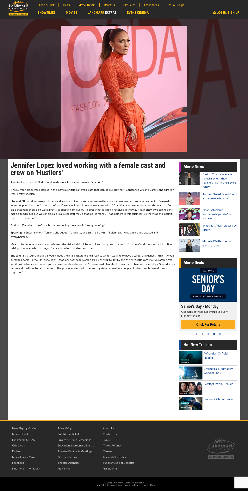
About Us (109, 428)
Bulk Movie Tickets (69, 434)
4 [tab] (214, 334)
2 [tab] (202, 334)
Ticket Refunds (112, 445)
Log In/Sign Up (227, 12)
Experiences (151, 5)
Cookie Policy (115, 484)
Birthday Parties (67, 457)
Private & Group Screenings (74, 439)
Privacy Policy (100, 484)
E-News (17, 451)
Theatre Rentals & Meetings (75, 451)
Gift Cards (129, 5)
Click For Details (208, 324)
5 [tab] (220, 334)
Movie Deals (194, 262)
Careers (108, 451)
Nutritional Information (26, 468)
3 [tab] (208, 334)
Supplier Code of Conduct (118, 462)
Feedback (18, 462)
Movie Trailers (87, 5)
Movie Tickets (20, 434)
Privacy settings (132, 484)
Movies (71, 12)
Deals (66, 5)
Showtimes (47, 12)
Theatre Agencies (69, 462)
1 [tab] (197, 334)
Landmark (102, 12)
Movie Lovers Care (23, 457)
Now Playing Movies (24, 428)
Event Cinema (138, 12)
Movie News (194, 166)
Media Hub (64, 468)
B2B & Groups (175, 5)
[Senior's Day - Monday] (208, 285)
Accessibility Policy (114, 457)
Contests (109, 5)
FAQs (106, 439)
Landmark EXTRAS (23, 439)
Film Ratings (110, 468)
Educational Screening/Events (76, 445)
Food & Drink (47, 5)
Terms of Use (149, 484)
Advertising (65, 428)
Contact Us (110, 434)
